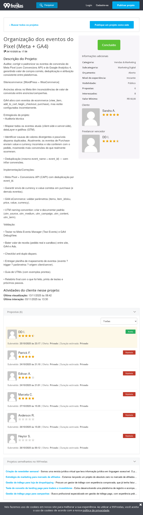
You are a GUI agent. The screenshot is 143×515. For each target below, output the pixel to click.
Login (89, 5)
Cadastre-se (102, 5)
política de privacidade (96, 510)
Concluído (109, 45)
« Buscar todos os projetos (23, 24)
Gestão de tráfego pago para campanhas (27, 493)
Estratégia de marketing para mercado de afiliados (33, 476)
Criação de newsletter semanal (22, 471)
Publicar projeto (126, 5)
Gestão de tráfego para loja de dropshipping (30, 482)
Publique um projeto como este (112, 24)
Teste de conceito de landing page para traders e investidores (39, 488)
